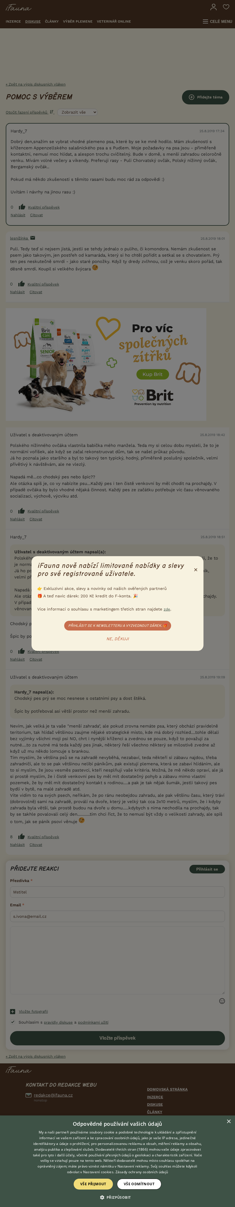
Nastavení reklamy (133, 1166)
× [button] (228, 1121)
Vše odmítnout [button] (139, 1184)
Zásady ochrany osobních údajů (141, 1172)
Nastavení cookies (98, 1172)
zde (167, 609)
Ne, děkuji (117, 639)
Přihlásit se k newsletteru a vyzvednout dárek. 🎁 (117, 625)
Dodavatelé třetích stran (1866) (121, 1149)
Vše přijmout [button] (93, 1184)
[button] (117, 1197)
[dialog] (117, 1161)
